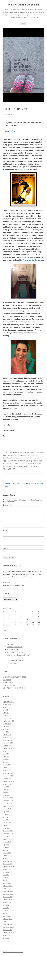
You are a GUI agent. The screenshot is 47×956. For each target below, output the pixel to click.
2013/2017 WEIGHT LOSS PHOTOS (14, 677)
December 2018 (8, 773)
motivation (18, 455)
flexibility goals (31, 461)
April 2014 (6, 913)
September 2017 (8, 806)
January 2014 (7, 922)
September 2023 (8, 702)
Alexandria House (13, 649)
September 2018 (8, 781)
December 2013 (8, 924)
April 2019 (6, 762)
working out (28, 466)
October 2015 (7, 864)
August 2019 (7, 751)
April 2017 (6, 820)
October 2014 (7, 897)
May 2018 (6, 792)
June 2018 (6, 790)
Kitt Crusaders (11, 644)
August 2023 (7, 704)
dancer (32, 452)
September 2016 (8, 839)
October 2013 (7, 930)
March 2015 (7, 883)
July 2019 (6, 754)
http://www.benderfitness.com (31, 260)
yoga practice (26, 458)
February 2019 (7, 768)
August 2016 (7, 842)
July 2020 (6, 726)
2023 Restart (7, 680)
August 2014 (7, 902)
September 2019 (8, 748)
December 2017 (8, 798)
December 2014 (8, 891)
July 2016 (6, 845)
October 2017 (7, 803)
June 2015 (6, 875)
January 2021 (7, 715)
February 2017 (7, 825)
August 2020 (7, 724)
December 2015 (8, 861)
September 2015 (8, 867)
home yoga (14, 463)
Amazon (6, 577)
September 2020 (8, 721)
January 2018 (7, 795)
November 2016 (8, 834)
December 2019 (8, 740)
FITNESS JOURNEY (9, 685)
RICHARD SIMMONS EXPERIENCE (14, 688)
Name (6, 530)
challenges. (21, 461)
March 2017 (7, 823)
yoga (34, 466)
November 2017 (8, 801)
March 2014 (7, 916)
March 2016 (7, 853)
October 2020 (7, 718)
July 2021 (6, 710)
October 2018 (7, 779)
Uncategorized (16, 458)
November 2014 (8, 894)
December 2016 (8, 831)
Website (6, 548)
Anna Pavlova (10, 131)
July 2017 (6, 812)
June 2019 (6, 757)
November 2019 (8, 743)
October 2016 (7, 836)
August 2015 (7, 869)
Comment (7, 505)
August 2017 (7, 809)
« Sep (4, 630)
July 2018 (6, 787)
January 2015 (7, 889)
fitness (37, 452)
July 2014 (6, 905)
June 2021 (6, 713)
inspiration (10, 455)
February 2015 (7, 886)
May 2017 (6, 817)
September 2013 (8, 932)
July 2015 (6, 872)
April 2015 (6, 880)
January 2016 (7, 858)
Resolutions (7, 458)
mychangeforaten (17, 466)
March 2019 (7, 765)
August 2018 (7, 784)
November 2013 (8, 927)
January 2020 (7, 737)
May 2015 (6, 878)
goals (8, 463)
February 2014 (7, 919)
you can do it (36, 458)
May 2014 (6, 911)
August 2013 (7, 935)
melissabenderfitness (34, 463)
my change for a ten (29, 455)
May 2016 (6, 850)
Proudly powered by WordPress (13, 952)
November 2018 (8, 776)
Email (5, 539)
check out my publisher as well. (22, 577)
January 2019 (7, 770)
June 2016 (6, 847)
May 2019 (6, 759)
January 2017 (7, 828)
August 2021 (7, 707)
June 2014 (6, 908)
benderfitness (24, 452)
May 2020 (6, 729)
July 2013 (6, 938)
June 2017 (6, 814)
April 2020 (6, 732)
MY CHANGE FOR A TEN (23, 4)
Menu (23, 23)
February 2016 (7, 856)
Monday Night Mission (14, 647)
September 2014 (8, 900)
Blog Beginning (8, 682)
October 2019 (7, 746)
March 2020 (7, 735)
